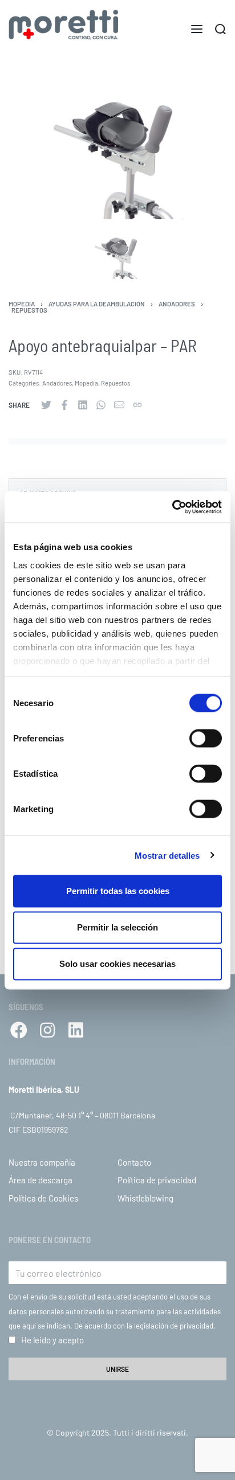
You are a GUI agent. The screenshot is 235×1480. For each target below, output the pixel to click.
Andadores (177, 304)
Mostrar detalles (167, 855)
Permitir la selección (117, 927)
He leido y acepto (52, 1340)
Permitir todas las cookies (117, 891)
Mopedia (22, 304)
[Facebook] (19, 1030)
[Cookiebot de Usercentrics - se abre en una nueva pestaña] (172, 506)
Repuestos (29, 310)
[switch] (205, 738)
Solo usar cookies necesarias (117, 964)
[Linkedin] (76, 1030)
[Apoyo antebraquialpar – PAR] (46, 405)
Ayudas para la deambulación (96, 304)
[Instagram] (47, 1030)
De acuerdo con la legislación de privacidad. (145, 1325)
